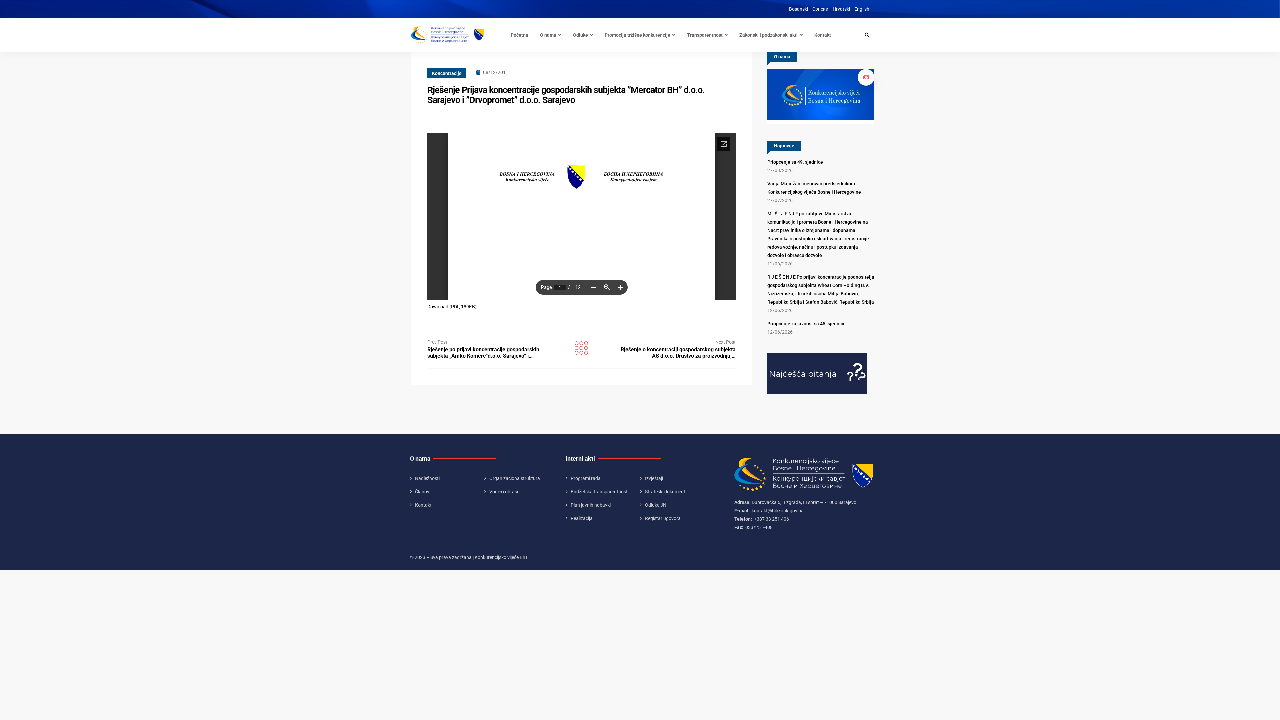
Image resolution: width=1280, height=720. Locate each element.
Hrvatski (841, 9)
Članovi (422, 491)
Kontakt (822, 35)
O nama (548, 35)
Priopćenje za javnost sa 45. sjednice (806, 323)
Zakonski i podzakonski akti (768, 35)
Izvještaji (654, 478)
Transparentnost (705, 35)
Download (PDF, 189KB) (452, 306)
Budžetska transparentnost (599, 491)
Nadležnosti (427, 478)
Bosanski (798, 9)
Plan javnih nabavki (591, 505)
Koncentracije (447, 73)
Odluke (580, 35)
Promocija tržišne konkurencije (637, 35)
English (861, 9)
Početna (519, 35)
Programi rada (586, 478)
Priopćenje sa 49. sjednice (795, 162)
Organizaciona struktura (514, 478)
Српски (820, 9)
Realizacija (582, 518)
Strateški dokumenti (665, 491)
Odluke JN (655, 505)
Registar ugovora (663, 518)
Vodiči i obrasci (504, 491)
